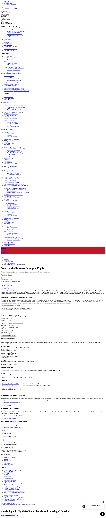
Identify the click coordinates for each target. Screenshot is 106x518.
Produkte (6, 474)
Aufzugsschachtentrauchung (11, 495)
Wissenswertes (7, 460)
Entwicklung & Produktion (13, 123)
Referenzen (6, 116)
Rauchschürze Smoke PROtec (11, 84)
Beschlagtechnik (8, 43)
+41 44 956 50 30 (6, 434)
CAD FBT (5, 377)
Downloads (6, 288)
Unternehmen (7, 463)
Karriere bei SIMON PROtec (11, 8)
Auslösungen (7, 42)
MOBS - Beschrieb (8, 97)
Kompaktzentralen (8, 478)
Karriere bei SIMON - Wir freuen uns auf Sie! (18, 110)
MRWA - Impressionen (12, 63)
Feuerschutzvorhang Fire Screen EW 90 (13, 491)
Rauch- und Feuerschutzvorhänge (12, 82)
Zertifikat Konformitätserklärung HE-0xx (12, 385)
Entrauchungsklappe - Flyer (13, 70)
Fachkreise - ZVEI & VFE (10, 118)
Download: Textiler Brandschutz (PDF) (13, 427)
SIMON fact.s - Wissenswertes (11, 115)
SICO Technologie (11, 36)
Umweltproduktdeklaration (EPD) (10, 384)
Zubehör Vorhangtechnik (10, 85)
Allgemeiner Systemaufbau (13, 78)
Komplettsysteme (8, 45)
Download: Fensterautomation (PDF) (13, 402)
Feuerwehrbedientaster (9, 500)
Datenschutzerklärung (12, 136)
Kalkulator (3, 248)
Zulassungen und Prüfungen (14, 80)
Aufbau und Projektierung (13, 32)
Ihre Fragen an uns (7, 447)
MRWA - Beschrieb (8, 61)
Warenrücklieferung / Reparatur (11, 139)
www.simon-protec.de (9, 515)
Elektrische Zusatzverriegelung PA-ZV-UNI (14, 498)
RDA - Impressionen (12, 57)
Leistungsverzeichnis (9, 286)
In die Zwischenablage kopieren (8, 335)
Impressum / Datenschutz (10, 457)
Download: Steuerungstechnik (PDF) (13, 415)
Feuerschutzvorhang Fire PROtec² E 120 (14, 88)
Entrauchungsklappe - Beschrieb (12, 67)
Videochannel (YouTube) (10, 143)
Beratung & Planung (12, 122)
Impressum (9, 135)
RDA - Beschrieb (8, 56)
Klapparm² (6, 473)
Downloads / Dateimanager (10, 49)
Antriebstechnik (7, 39)
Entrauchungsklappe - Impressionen (15, 68)
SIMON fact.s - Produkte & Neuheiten (13, 112)
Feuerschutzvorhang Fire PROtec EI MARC (15, 492)
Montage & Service (11, 125)
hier (8, 450)
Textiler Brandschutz (9, 76)
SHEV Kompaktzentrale (10, 480)
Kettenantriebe (7, 476)
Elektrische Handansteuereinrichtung (13, 483)
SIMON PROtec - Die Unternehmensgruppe (15, 105)
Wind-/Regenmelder (9, 484)
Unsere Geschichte (11, 108)
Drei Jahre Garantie (8, 140)
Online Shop (7, 144)
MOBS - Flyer (7, 99)
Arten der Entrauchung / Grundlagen (16, 31)
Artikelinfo (6, 284)
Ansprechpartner (11, 133)
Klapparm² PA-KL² (8, 472)
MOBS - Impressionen (9, 98)
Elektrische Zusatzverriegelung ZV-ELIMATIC (15, 499)
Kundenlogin (4, 252)
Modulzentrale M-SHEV (10, 481)
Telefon (2, 249)
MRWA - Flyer (10, 64)
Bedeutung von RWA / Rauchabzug (12, 29)
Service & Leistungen (9, 120)
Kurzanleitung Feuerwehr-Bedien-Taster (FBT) (14, 370)
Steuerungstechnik (8, 40)
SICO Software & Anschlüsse (11, 46)
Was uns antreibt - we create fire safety (16, 107)
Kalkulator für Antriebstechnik (14, 34)
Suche (2, 253)
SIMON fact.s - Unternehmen (11, 114)
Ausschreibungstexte (9, 50)
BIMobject (6, 142)
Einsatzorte (9, 77)
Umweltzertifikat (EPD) (13, 126)
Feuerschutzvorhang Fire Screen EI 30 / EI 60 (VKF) (17, 91)
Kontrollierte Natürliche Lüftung (15, 35)
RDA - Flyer (10, 59)
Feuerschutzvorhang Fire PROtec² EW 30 (14, 89)
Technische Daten (8, 285)
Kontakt (6, 132)
